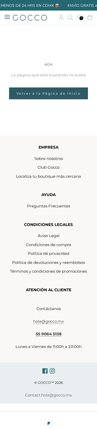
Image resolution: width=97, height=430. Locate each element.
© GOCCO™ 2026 (48, 382)
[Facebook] (45, 370)
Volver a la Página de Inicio (49, 93)
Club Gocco (48, 167)
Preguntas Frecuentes (48, 206)
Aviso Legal (48, 235)
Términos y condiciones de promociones (48, 271)
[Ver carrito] (89, 18)
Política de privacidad (48, 253)
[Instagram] (52, 370)
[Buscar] (70, 18)
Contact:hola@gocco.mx (48, 395)
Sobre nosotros (48, 158)
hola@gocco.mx (48, 321)
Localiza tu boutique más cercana (48, 176)
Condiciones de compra (48, 244)
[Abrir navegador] (7, 16)
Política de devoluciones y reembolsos (48, 262)
